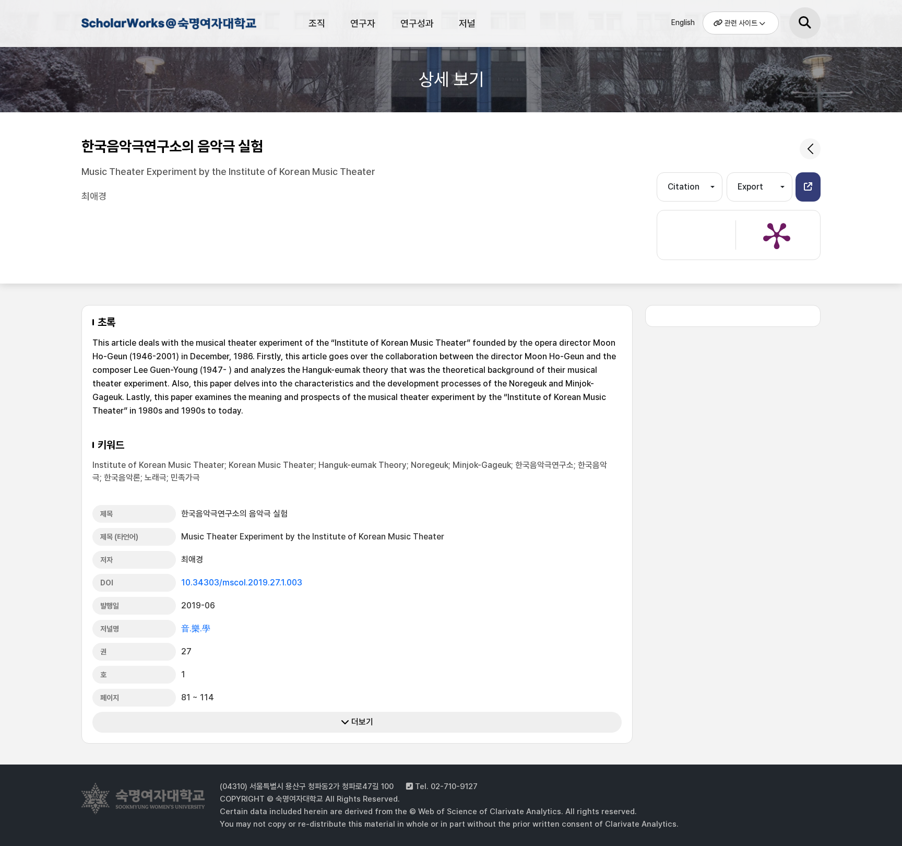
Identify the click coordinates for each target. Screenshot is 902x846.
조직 (316, 23)
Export (750, 187)
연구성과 (417, 23)
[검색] (805, 23)
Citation (683, 187)
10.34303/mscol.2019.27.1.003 (241, 583)
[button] (808, 187)
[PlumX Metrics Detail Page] (776, 235)
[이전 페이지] (810, 148)
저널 (467, 23)
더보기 (361, 722)
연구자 (362, 23)
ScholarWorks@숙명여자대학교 (167, 25)
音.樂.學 (195, 628)
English (683, 22)
